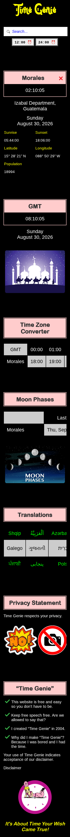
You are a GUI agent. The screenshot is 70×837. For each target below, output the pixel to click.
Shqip (14, 533)
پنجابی (37, 564)
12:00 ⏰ (23, 42)
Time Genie (35, 10)
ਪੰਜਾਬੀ (15, 563)
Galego (15, 548)
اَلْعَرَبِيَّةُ (37, 533)
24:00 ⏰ (46, 42)
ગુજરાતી (37, 548)
